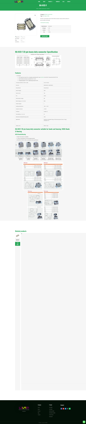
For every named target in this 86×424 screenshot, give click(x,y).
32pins (45, 16)
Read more (18, 243)
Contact (68, 1)
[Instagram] (67, 408)
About (44, 1)
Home (39, 1)
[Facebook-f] (61, 408)
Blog (63, 1)
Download (58, 1)
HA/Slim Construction (42, 8)
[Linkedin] (65, 408)
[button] (44, 36)
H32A (48, 16)
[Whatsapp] (70, 408)
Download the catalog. (44, 22)
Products (50, 1)
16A (43, 16)
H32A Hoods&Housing (20, 134)
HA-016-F (42, 77)
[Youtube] (63, 408)
